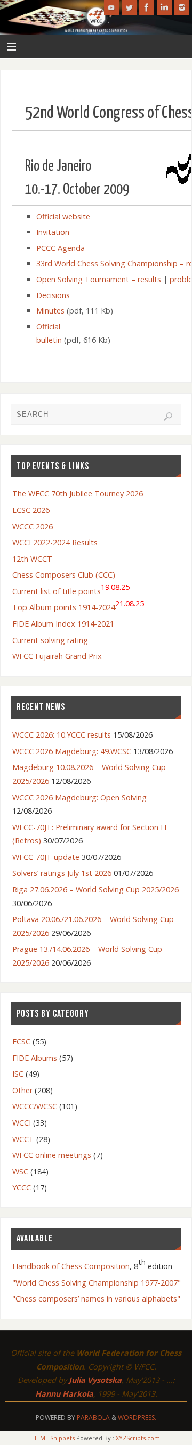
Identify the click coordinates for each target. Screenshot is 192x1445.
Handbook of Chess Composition (71, 1266)
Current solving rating (50, 640)
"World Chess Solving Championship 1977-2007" (96, 1283)
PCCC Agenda (60, 248)
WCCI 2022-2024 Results (55, 542)
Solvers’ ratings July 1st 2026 (61, 873)
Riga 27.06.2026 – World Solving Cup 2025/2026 (95, 889)
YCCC (21, 1187)
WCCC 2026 (32, 526)
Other (22, 1090)
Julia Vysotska (95, 1380)
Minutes (50, 311)
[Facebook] (146, 7)
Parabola (93, 1417)
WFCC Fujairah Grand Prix (57, 656)
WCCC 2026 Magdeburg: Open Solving (79, 797)
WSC (20, 1172)
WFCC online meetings (51, 1155)
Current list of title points (71, 589)
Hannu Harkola (64, 1394)
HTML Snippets (53, 1438)
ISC (17, 1074)
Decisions (53, 295)
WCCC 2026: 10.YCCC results (61, 735)
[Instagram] (181, 7)
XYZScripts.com (138, 1438)
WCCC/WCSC (34, 1106)
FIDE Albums (34, 1058)
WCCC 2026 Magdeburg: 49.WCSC (71, 751)
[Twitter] (129, 7)
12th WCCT (32, 559)
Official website (63, 217)
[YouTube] (111, 7)
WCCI (21, 1123)
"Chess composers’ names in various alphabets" (96, 1299)
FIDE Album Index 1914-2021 (63, 624)
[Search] (168, 416)
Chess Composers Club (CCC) (63, 575)
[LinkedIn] (164, 7)
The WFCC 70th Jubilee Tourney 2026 (77, 493)
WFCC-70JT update (45, 857)
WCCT (23, 1139)
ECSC (21, 1041)
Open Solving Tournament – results (98, 279)
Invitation (52, 232)
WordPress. (137, 1417)
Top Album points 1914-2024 (78, 605)
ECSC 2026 (31, 510)
